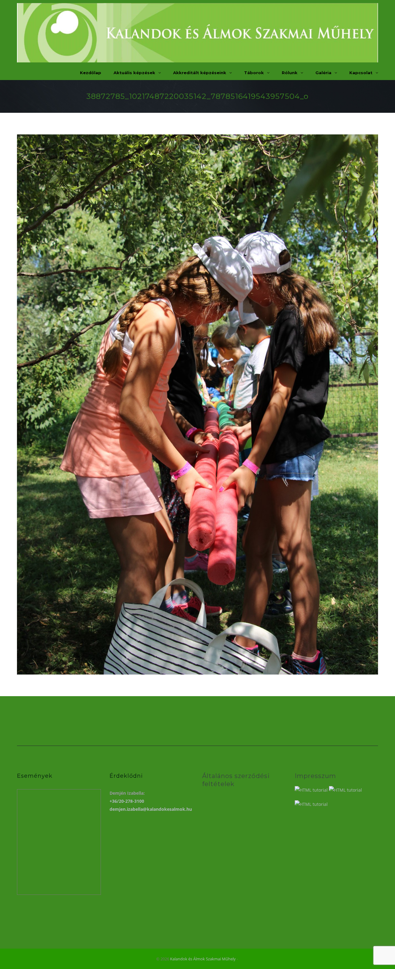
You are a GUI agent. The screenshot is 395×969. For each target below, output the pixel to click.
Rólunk (289, 72)
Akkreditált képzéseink (199, 72)
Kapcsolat (360, 72)
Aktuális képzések (134, 72)
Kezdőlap (90, 72)
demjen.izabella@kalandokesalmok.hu (151, 809)
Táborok (254, 72)
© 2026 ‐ (197, 959)
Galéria (323, 72)
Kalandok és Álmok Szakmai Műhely (203, 959)
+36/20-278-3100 (127, 801)
